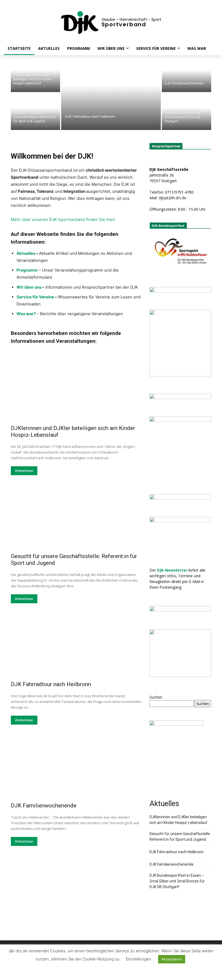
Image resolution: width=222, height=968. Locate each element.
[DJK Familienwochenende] (186, 73)
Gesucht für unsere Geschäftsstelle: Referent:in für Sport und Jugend (180, 837)
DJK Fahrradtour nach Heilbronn (51, 684)
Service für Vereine (35, 296)
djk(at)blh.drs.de (172, 197)
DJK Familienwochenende (43, 805)
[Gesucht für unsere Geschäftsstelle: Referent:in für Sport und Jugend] (35, 111)
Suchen (155, 697)
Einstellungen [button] (138, 959)
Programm (27, 270)
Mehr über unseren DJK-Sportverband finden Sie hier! (63, 219)
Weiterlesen (24, 471)
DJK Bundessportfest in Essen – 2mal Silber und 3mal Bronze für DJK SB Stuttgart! (177, 881)
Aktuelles (26, 253)
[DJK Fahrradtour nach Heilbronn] (111, 92)
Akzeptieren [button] (171, 959)
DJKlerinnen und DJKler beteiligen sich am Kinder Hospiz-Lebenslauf (178, 820)
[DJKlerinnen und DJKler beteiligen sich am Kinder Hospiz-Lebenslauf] (35, 73)
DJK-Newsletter (172, 570)
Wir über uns (29, 287)
